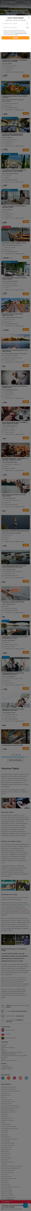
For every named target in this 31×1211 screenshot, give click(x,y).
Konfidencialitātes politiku (20, 33)
